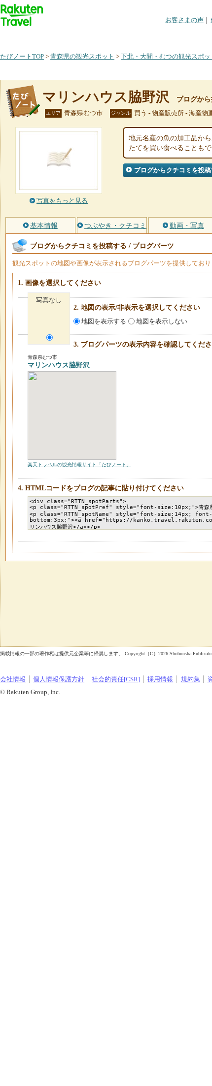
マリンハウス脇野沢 (106, 96)
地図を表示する (103, 321)
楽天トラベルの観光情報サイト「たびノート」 (79, 464)
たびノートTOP (22, 56)
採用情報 (160, 679)
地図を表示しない (161, 321)
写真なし (49, 300)
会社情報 (13, 679)
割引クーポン (156, 37)
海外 (75, 37)
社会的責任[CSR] (116, 679)
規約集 (190, 679)
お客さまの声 (184, 20)
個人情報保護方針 (58, 679)
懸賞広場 (115, 37)
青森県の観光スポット (82, 56)
